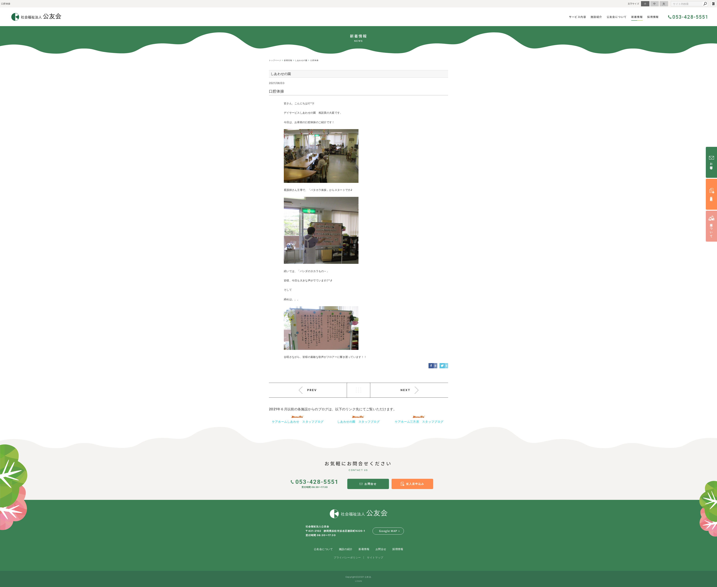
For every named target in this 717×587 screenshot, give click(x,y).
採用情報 (397, 549)
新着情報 (363, 549)
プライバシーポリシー (347, 557)
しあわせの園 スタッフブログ (358, 421)
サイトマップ (375, 557)
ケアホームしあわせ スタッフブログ (298, 421)
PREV (312, 390)
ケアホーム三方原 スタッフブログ (419, 421)
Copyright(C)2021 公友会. (358, 577)
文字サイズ (633, 3)
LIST (358, 390)
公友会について (323, 549)
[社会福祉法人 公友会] (358, 514)
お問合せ (380, 549)
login (713, 3)
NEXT (405, 390)
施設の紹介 (346, 549)
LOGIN (358, 581)
